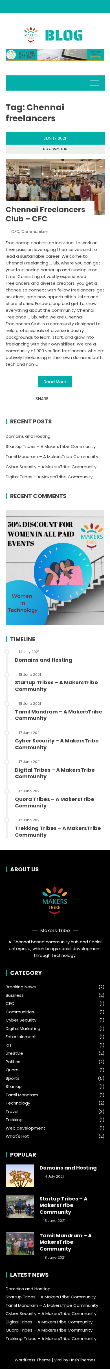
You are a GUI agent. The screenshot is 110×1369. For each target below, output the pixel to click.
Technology (18, 1103)
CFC (15, 231)
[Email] (72, 399)
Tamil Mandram (22, 1095)
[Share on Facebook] (54, 399)
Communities (34, 231)
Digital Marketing (23, 1028)
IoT (9, 1045)
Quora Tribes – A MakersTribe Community (54, 802)
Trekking (14, 1120)
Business (15, 995)
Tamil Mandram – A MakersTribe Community (52, 456)
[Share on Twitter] (60, 399)
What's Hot (17, 1136)
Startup (14, 1086)
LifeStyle (14, 1053)
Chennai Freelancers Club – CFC (45, 214)
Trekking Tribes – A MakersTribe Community (58, 831)
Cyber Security (21, 1020)
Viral (58, 1360)
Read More (55, 382)
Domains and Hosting (28, 436)
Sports (12, 1078)
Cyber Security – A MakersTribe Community (51, 467)
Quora (12, 1070)
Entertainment (21, 1037)
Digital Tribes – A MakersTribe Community (49, 477)
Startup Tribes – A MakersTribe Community (51, 446)
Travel (12, 1111)
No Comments (55, 149)
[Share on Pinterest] (66, 399)
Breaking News (21, 987)
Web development (25, 1128)
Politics (13, 1062)
